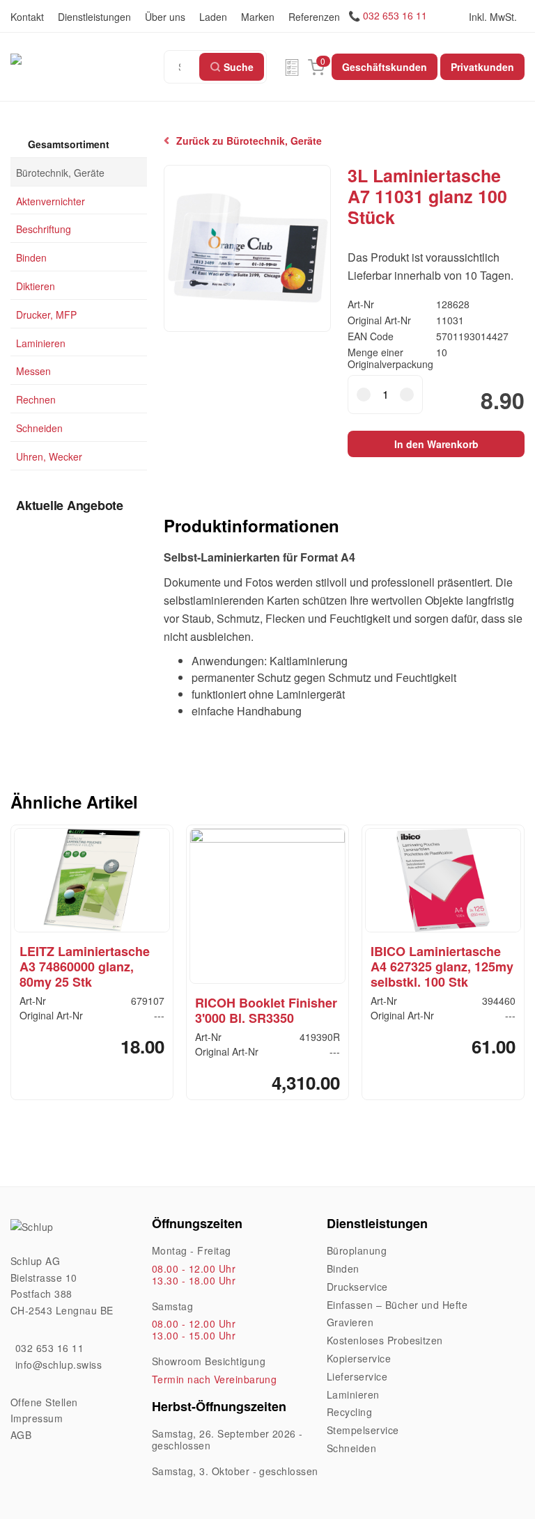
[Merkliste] (292, 67)
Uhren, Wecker (49, 456)
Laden (213, 17)
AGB (20, 1435)
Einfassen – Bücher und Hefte (397, 1305)
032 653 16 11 (395, 15)
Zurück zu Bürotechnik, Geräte (249, 141)
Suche (239, 67)
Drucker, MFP (46, 314)
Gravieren (350, 1322)
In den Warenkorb (436, 444)
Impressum (36, 1418)
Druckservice (357, 1287)
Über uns (165, 17)
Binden (31, 257)
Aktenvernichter (50, 200)
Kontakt (27, 17)
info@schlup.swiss (58, 1364)
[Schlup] (87, 58)
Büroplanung (357, 1250)
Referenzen (314, 17)
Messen (33, 371)
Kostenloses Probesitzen (385, 1340)
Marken (257, 17)
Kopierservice (359, 1358)
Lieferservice (357, 1376)
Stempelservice (363, 1430)
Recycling (349, 1412)
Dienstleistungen (94, 17)
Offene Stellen (44, 1402)
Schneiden (39, 428)
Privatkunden (482, 67)
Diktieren (35, 286)
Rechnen (36, 399)
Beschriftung (43, 229)
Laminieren (40, 342)
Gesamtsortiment (67, 144)
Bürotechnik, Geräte (60, 172)
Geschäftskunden (384, 67)
